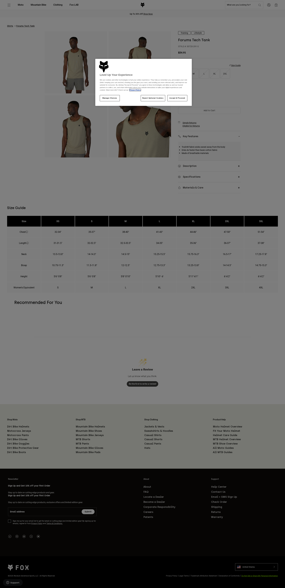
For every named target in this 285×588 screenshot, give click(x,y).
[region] (143, 82)
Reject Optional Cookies (153, 98)
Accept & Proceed (177, 98)
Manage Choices (109, 98)
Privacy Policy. (135, 90)
